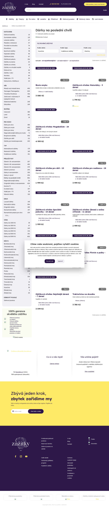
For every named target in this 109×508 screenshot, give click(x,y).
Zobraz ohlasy (54, 363)
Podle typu (64, 48)
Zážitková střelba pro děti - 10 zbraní (50, 169)
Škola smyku (41, 85)
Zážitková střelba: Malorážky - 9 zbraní (88, 86)
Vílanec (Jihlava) (80, 300)
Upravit (60, 261)
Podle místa (41, 48)
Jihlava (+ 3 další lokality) (45, 91)
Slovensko (94, 443)
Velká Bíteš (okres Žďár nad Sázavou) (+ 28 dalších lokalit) (49, 136)
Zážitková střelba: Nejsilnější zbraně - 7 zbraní (52, 295)
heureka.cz (19, 372)
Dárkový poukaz (68, 19)
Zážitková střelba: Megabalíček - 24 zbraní (52, 128)
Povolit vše (49, 261)
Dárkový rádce (84, 19)
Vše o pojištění (89, 371)
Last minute (98, 19)
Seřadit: (38, 60)
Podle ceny (87, 48)
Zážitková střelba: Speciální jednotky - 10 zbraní (48, 211)
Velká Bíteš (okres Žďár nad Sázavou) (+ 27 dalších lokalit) (86, 95)
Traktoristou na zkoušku (84, 294)
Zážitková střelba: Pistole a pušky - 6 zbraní (89, 253)
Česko (93, 439)
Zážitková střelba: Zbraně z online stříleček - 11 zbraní (88, 211)
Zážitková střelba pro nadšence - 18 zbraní (89, 169)
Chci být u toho (36, 411)
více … (7, 215)
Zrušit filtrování (101, 55)
